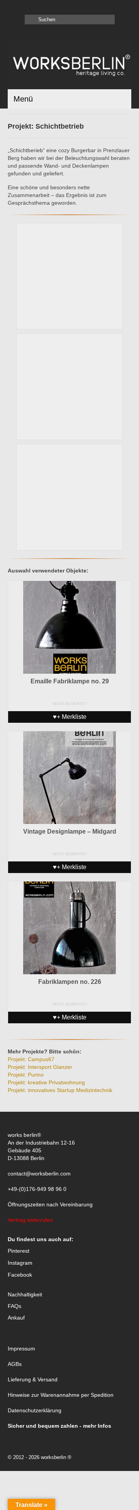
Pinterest (18, 1251)
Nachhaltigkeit (25, 1294)
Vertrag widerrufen (30, 1220)
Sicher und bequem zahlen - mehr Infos (59, 1426)
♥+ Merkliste (69, 716)
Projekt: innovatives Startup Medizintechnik (60, 1090)
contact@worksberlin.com (39, 1173)
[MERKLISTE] (14, 6)
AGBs (15, 1364)
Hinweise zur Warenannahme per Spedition (61, 1395)
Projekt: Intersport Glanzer (40, 1067)
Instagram (20, 1263)
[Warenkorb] (26, 6)
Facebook (20, 1275)
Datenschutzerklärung (34, 1410)
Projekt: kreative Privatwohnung (46, 1082)
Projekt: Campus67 (31, 1059)
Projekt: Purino (26, 1075)
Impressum (21, 1348)
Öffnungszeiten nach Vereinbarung (50, 1204)
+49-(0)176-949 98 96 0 (37, 1189)
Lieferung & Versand (33, 1379)
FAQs (14, 1306)
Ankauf (16, 1318)
